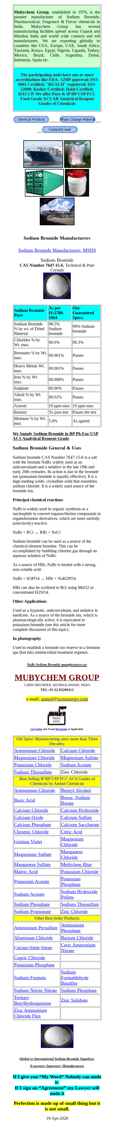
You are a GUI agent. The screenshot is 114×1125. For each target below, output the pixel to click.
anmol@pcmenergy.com (64, 699)
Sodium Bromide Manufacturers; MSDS (57, 250)
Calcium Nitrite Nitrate (33, 947)
